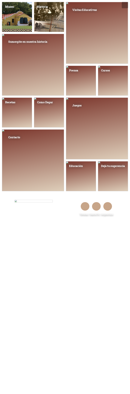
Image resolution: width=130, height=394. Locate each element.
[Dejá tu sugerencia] (113, 176)
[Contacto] (33, 160)
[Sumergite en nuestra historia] (33, 65)
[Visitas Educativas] (97, 33)
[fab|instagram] (96, 206)
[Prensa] (81, 81)
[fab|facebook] (85, 206)
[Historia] (49, 17)
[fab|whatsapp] (107, 206)
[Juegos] (97, 128)
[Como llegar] (49, 112)
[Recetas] (17, 112)
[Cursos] (113, 81)
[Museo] (17, 17)
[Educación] (81, 176)
